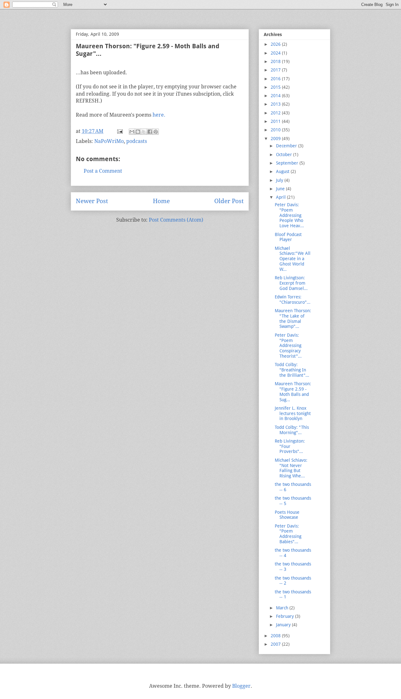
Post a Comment (103, 171)
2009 (276, 138)
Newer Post (92, 201)
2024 (276, 52)
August (283, 171)
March (282, 607)
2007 (276, 644)
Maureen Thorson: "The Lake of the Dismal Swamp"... (293, 318)
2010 (276, 129)
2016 (276, 78)
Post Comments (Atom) (176, 220)
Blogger (241, 686)
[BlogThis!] (138, 132)
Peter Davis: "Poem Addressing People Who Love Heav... (289, 215)
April (281, 197)
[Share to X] (144, 132)
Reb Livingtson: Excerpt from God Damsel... (291, 283)
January (284, 624)
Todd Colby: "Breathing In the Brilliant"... (292, 370)
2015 (276, 87)
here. (159, 115)
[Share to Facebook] (150, 132)
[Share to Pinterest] (156, 132)
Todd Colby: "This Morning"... (292, 430)
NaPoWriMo (109, 141)
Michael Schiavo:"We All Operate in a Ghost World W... (292, 259)
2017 (276, 69)
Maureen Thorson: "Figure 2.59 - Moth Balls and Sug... (293, 391)
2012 (276, 112)
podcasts (136, 141)
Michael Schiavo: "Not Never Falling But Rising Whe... (291, 468)
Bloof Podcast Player (288, 237)
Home (161, 201)
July (280, 180)
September (287, 163)
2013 (276, 104)
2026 (276, 44)
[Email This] (132, 132)
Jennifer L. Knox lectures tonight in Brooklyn (293, 413)
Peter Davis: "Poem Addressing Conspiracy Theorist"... (288, 346)
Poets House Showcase (287, 515)
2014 (276, 95)
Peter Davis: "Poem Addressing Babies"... (288, 533)
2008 (276, 635)
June (281, 188)
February (285, 616)
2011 (276, 121)
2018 (276, 61)
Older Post (229, 201)
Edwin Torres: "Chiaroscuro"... (292, 299)
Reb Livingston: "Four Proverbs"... (290, 446)
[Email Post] (119, 131)
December (287, 145)
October (284, 154)
